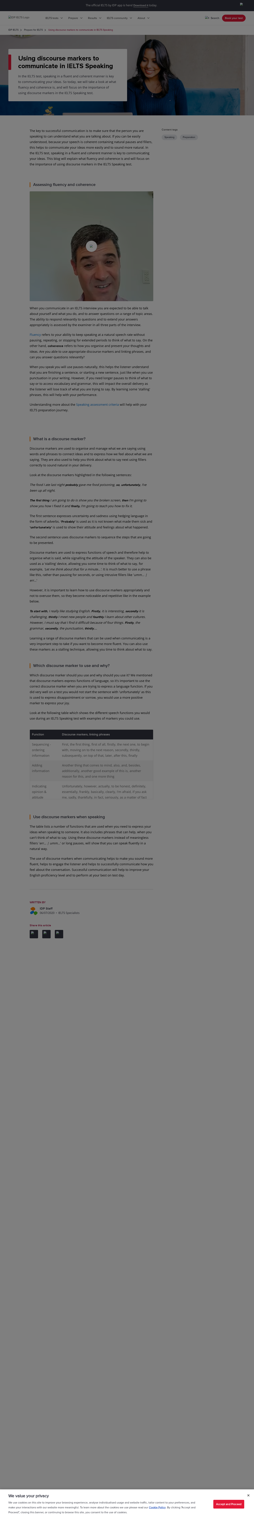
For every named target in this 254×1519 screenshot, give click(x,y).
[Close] (248, 1495)
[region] (127, 1504)
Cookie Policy (157, 1507)
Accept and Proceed (228, 1504)
